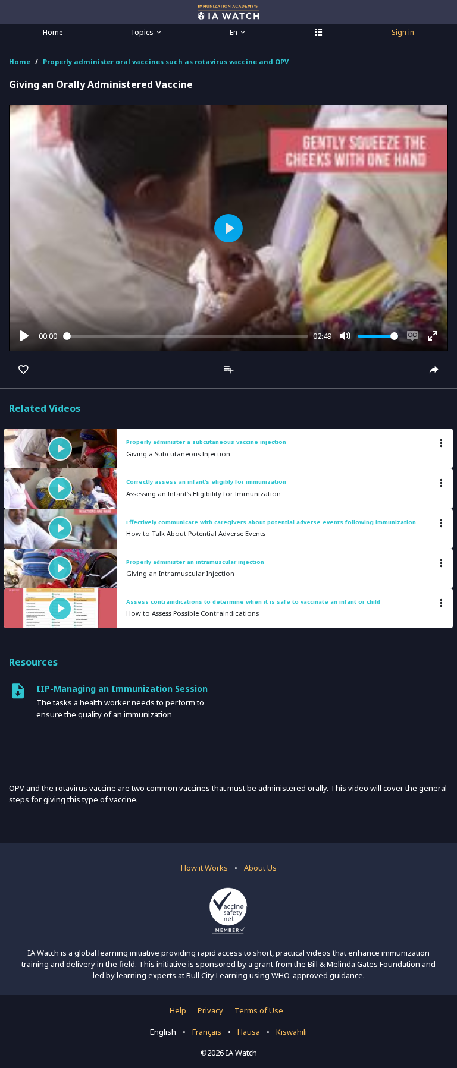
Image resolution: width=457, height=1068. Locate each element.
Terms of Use (258, 1010)
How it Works (204, 867)
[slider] (186, 336)
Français (206, 1031)
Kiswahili (291, 1031)
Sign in (403, 32)
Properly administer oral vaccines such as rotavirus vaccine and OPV (166, 61)
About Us (260, 867)
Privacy (210, 1010)
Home (53, 32)
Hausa (248, 1031)
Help (178, 1010)
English (163, 1031)
